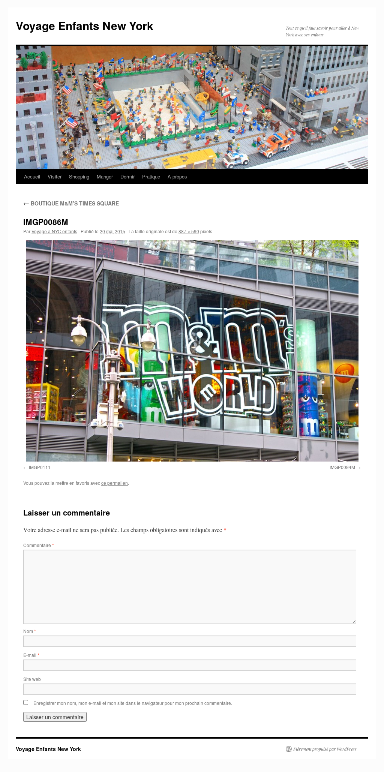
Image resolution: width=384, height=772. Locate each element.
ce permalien (114, 483)
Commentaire (38, 545)
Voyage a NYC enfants (54, 231)
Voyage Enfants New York (84, 25)
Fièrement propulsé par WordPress (325, 749)
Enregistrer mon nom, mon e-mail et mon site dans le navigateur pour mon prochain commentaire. (132, 703)
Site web (32, 679)
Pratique (151, 176)
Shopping (79, 176)
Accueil (32, 176)
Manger (105, 176)
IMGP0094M (342, 467)
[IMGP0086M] (192, 351)
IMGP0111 (40, 467)
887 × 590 (188, 231)
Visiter (55, 176)
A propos (177, 176)
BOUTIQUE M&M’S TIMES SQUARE (71, 203)
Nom (29, 631)
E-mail (31, 655)
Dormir (127, 176)
